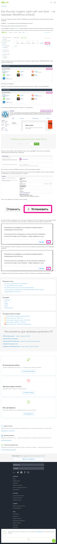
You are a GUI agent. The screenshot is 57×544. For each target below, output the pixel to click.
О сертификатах (28, 414)
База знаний (3, 6)
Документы (15, 516)
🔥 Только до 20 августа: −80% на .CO (13, 318)
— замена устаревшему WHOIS (16, 336)
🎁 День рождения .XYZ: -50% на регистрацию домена (17, 324)
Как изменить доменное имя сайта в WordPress (15, 283)
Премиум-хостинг (17, 500)
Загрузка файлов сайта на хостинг (12, 291)
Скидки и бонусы (17, 518)
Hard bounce (7, 299)
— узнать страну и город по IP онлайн (21, 346)
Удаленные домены (17, 485)
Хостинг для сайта (17, 497)
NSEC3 (6, 305)
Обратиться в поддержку (28, 459)
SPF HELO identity (8, 307)
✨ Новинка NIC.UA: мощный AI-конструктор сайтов (17, 316)
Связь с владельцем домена (19, 487)
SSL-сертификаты (17, 508)
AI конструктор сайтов (18, 495)
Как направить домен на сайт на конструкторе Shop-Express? (19, 287)
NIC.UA (5, 2)
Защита (15, 503)
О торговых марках (28, 392)
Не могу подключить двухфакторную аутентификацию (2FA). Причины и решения (24, 289)
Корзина (51, 2)
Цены (14, 478)
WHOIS (6, 303)
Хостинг (16, 28)
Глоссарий (15, 525)
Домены (15, 476)
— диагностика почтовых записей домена (21, 341)
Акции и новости (17, 522)
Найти (36, 143)
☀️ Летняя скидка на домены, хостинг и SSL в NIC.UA (17, 320)
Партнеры (15, 527)
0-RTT (5, 301)
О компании (16, 514)
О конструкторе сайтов (28, 371)
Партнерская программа (19, 520)
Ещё (14, 511)
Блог (14, 472)
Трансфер (15, 483)
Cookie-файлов (39, 531)
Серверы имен (16, 480)
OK (28, 539)
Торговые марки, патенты (19, 505)
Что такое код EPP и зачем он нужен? (13, 285)
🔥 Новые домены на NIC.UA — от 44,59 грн (15, 322)
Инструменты (16, 489)
